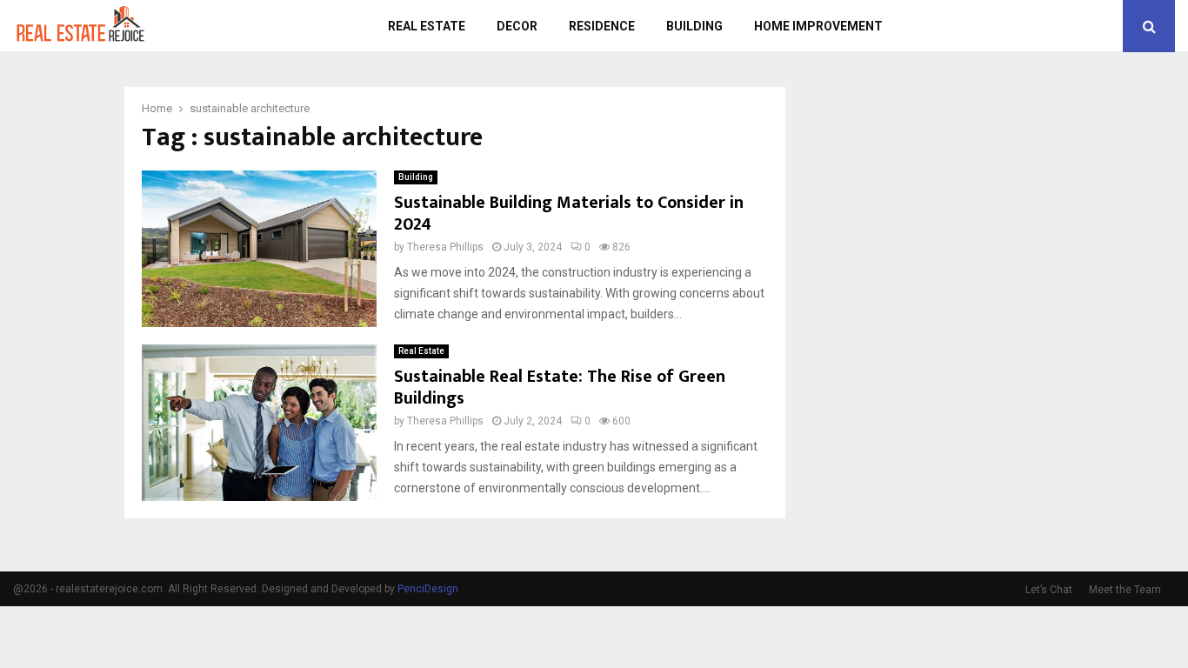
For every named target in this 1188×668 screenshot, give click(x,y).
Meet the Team (1125, 590)
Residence (602, 26)
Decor (517, 26)
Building (694, 26)
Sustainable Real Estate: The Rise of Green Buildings (559, 387)
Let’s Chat (1048, 590)
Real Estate (426, 26)
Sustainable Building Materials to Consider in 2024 (569, 213)
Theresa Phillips (445, 247)
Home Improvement (818, 26)
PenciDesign (427, 589)
